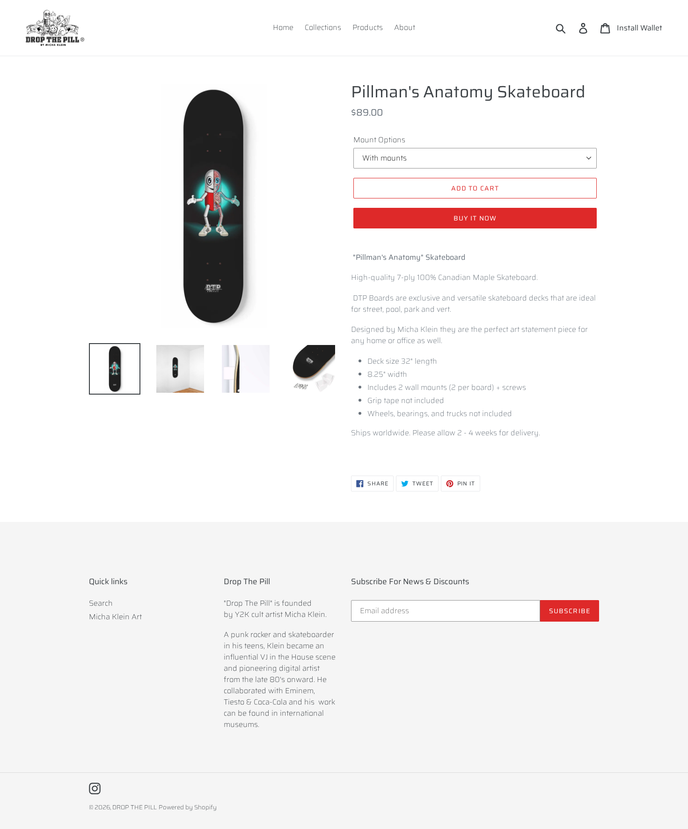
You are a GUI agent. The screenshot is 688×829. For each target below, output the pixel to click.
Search (101, 603)
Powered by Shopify (188, 807)
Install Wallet (639, 28)
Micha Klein (305, 614)
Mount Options (379, 140)
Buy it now (475, 218)
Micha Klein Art (115, 617)
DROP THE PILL (134, 807)
